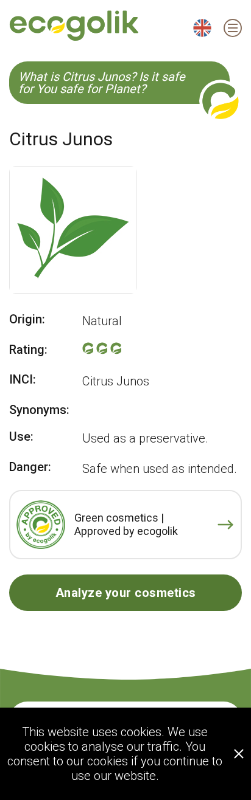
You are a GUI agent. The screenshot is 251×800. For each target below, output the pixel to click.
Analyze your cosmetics (125, 592)
